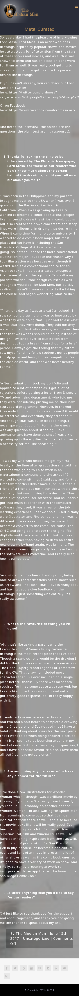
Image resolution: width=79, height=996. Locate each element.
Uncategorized (36, 938)
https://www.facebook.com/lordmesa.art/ (42, 110)
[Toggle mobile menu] (77, 6)
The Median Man (31, 933)
